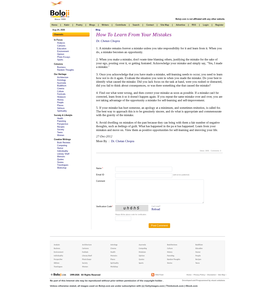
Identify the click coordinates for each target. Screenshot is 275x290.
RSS (194, 25)
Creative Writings (62, 139)
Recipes (61, 127)
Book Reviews (63, 142)
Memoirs (61, 156)
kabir (66, 25)
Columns (58, 64)
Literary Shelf (63, 154)
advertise (180, 25)
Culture (60, 91)
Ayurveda (61, 83)
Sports (60, 60)
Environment (63, 51)
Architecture (62, 77)
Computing (62, 145)
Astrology (61, 80)
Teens (60, 132)
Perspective (62, 124)
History (60, 100)
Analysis (61, 43)
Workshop (61, 168)
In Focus (58, 40)
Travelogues (62, 165)
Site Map (221, 275)
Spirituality (62, 111)
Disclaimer (211, 275)
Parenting (61, 121)
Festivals (61, 94)
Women (60, 135)
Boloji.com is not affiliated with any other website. (200, 19)
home (54, 25)
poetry (79, 25)
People (60, 102)
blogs (92, 25)
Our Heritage (60, 74)
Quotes (60, 159)
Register (219, 25)
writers (105, 25)
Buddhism (61, 85)
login (206, 25)
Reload (156, 209)
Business (61, 67)
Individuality (62, 151)
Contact (150, 25)
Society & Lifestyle (63, 115)
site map (164, 25)
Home (189, 275)
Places (60, 105)
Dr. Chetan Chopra (108, 41)
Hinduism (61, 97)
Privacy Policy (199, 275)
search (136, 25)
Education (61, 48)
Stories (60, 162)
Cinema (60, 88)
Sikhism (61, 108)
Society (60, 129)
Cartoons (61, 46)
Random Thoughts (65, 70)
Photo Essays (63, 57)
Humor (60, 148)
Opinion (60, 54)
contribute (121, 25)
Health (60, 118)
